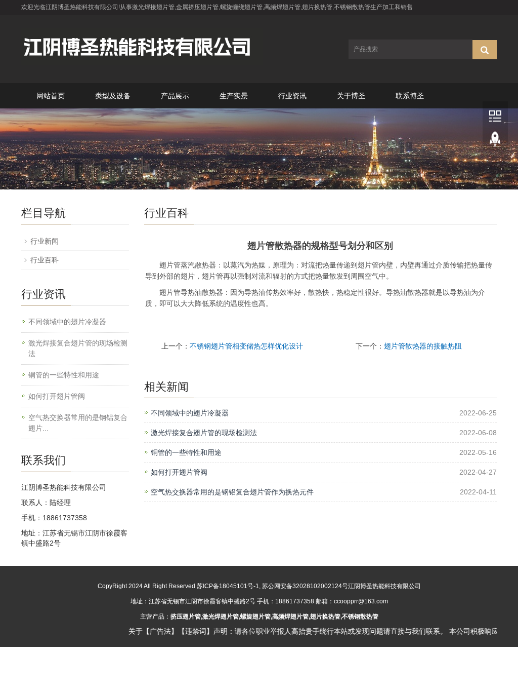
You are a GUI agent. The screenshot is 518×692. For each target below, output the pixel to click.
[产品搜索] (484, 49)
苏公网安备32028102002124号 (305, 586)
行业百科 (44, 260)
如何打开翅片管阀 (179, 472)
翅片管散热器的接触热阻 (423, 346)
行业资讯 (292, 96)
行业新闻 (44, 241)
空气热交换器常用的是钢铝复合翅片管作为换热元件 (232, 492)
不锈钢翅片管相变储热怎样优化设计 (246, 346)
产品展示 (175, 96)
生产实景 (234, 96)
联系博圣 (410, 96)
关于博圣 (351, 96)
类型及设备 (113, 96)
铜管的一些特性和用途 (186, 452)
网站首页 (50, 96)
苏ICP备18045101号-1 (228, 586)
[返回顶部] (495, 141)
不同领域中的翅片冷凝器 (190, 413)
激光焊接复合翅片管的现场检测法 (204, 433)
